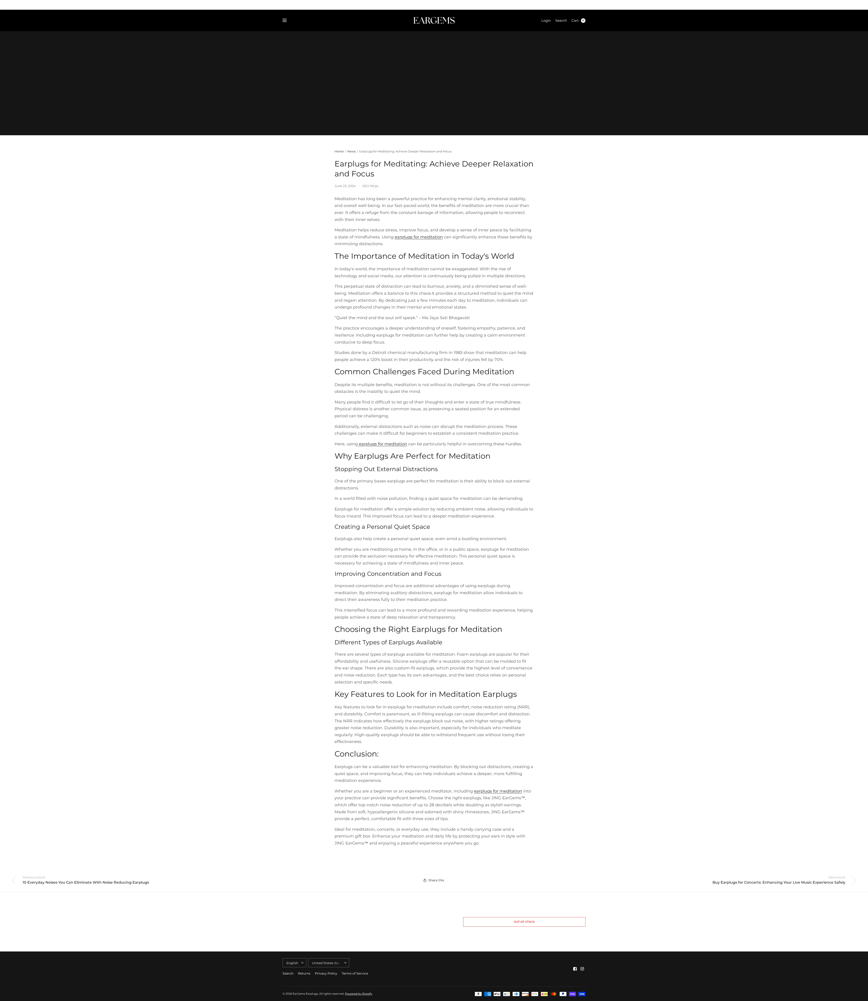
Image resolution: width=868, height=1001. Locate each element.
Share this (436, 880)
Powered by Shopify (358, 993)
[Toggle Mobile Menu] (287, 21)
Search (561, 20)
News (351, 151)
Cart (575, 20)
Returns (304, 973)
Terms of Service (355, 973)
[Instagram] (582, 969)
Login (546, 20)
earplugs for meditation (383, 443)
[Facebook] (575, 969)
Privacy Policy (326, 973)
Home (339, 151)
